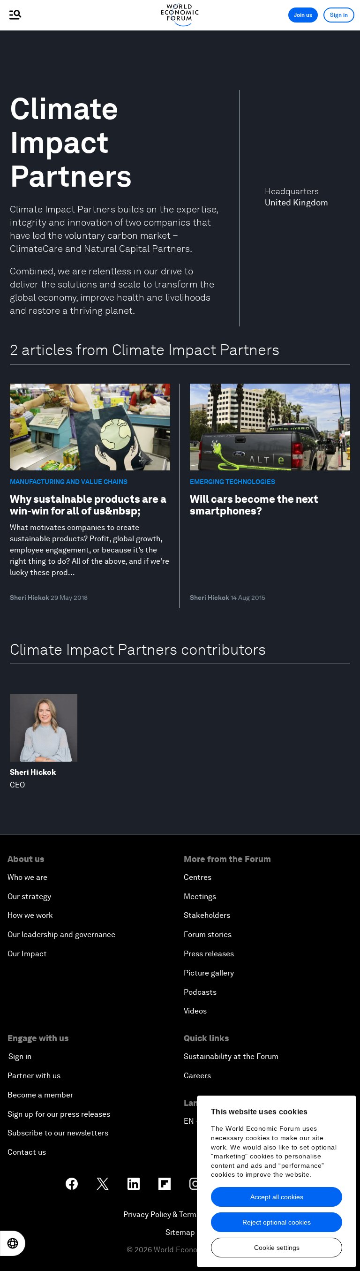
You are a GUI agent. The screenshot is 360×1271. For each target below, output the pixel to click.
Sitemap (180, 1232)
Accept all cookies (276, 1197)
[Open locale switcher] (12, 1243)
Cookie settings (277, 1247)
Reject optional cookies (276, 1222)
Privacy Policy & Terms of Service (180, 1214)
